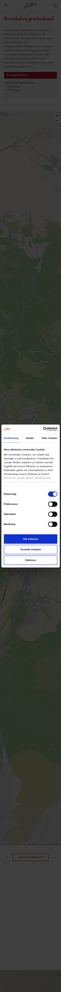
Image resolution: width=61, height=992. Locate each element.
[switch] (52, 506)
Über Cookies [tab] (49, 438)
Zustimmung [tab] (11, 438)
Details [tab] (30, 438)
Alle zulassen (30, 538)
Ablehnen (30, 560)
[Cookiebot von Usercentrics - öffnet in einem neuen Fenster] (43, 429)
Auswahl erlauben (30, 549)
